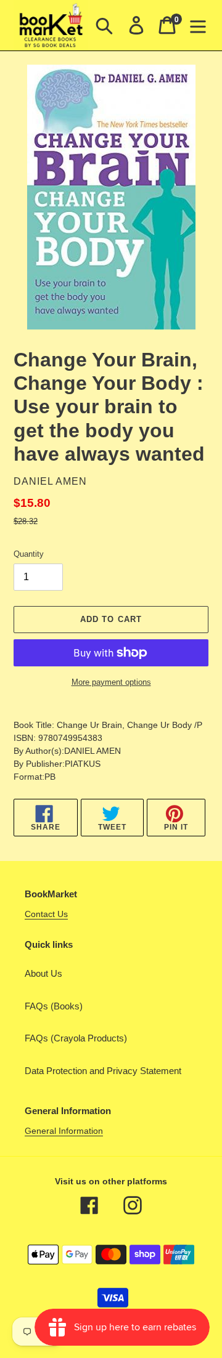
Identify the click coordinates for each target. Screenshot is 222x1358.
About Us (43, 973)
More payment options (111, 682)
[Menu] (198, 25)
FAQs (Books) (54, 1006)
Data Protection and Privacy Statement (103, 1070)
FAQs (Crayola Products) (76, 1038)
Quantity (29, 554)
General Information (64, 1131)
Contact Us (46, 914)
